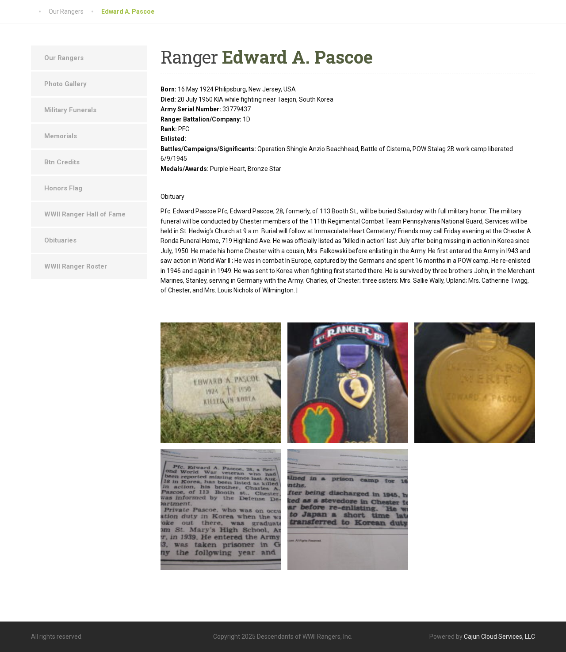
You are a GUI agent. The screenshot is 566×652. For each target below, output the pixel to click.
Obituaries (60, 240)
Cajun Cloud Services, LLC (499, 636)
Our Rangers (64, 58)
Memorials (60, 136)
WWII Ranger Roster (75, 266)
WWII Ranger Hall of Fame (85, 214)
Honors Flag (63, 188)
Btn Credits (62, 162)
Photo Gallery (65, 84)
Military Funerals (70, 110)
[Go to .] (40, 11)
